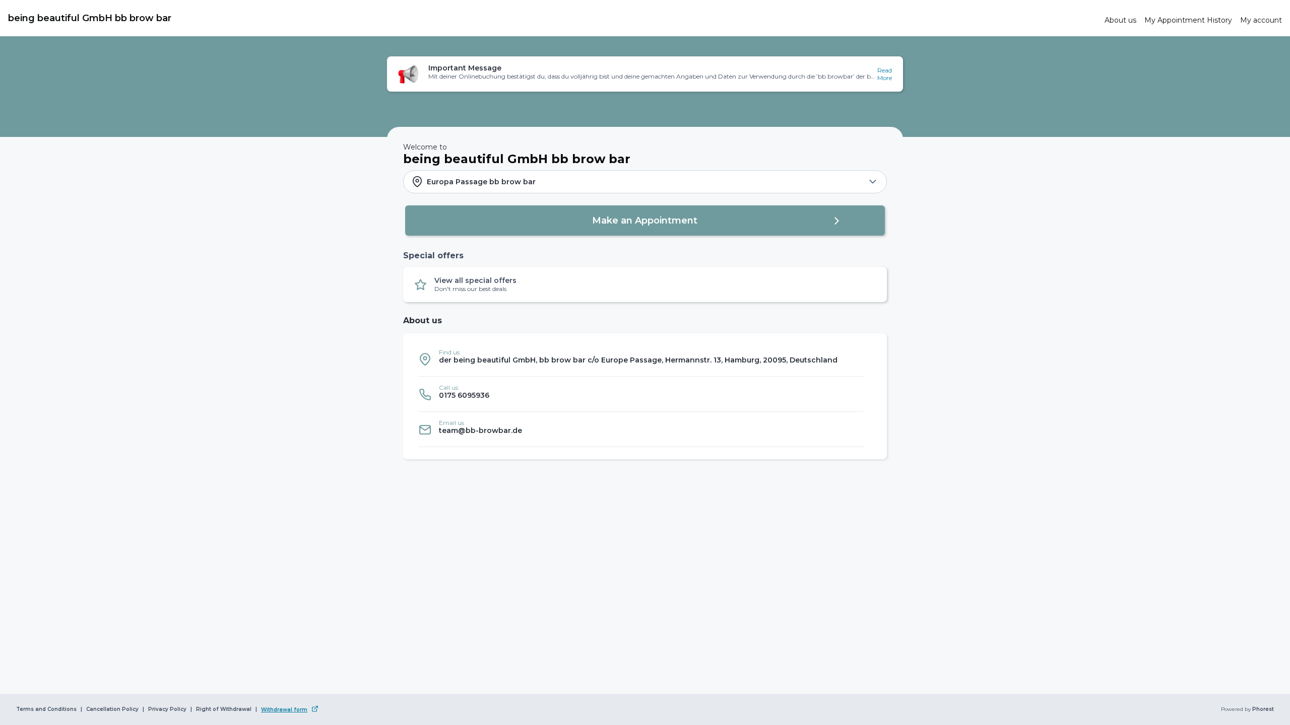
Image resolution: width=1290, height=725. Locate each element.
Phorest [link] (1263, 709)
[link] (552, 18)
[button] (645, 74)
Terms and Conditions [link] (46, 709)
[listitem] (641, 359)
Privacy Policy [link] (167, 709)
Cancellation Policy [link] (112, 709)
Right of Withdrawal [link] (223, 709)
